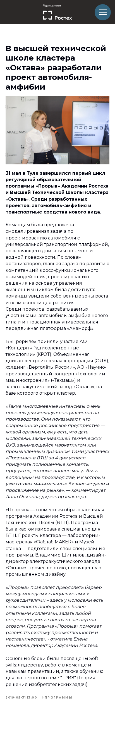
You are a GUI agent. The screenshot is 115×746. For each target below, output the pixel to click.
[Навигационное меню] (103, 12)
